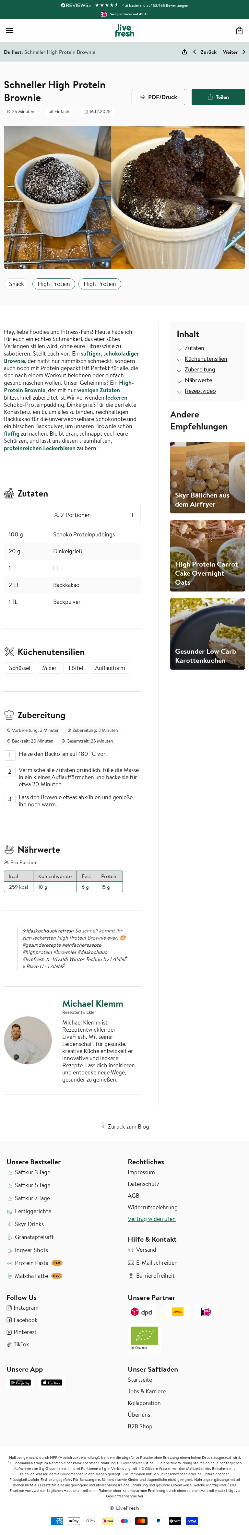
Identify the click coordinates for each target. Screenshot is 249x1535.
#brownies (64, 951)
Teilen (222, 97)
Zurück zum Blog (128, 1126)
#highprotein (37, 951)
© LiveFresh (124, 1507)
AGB (133, 1195)
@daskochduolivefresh (48, 930)
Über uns (139, 1414)
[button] (10, 30)
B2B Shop (140, 1426)
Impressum (141, 1172)
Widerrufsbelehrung (153, 1207)
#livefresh (33, 959)
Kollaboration (144, 1403)
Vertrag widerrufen (152, 1219)
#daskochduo (92, 951)
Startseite (140, 1379)
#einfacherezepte (81, 944)
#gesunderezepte (41, 944)
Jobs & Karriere (147, 1391)
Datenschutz (143, 1184)
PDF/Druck (162, 97)
